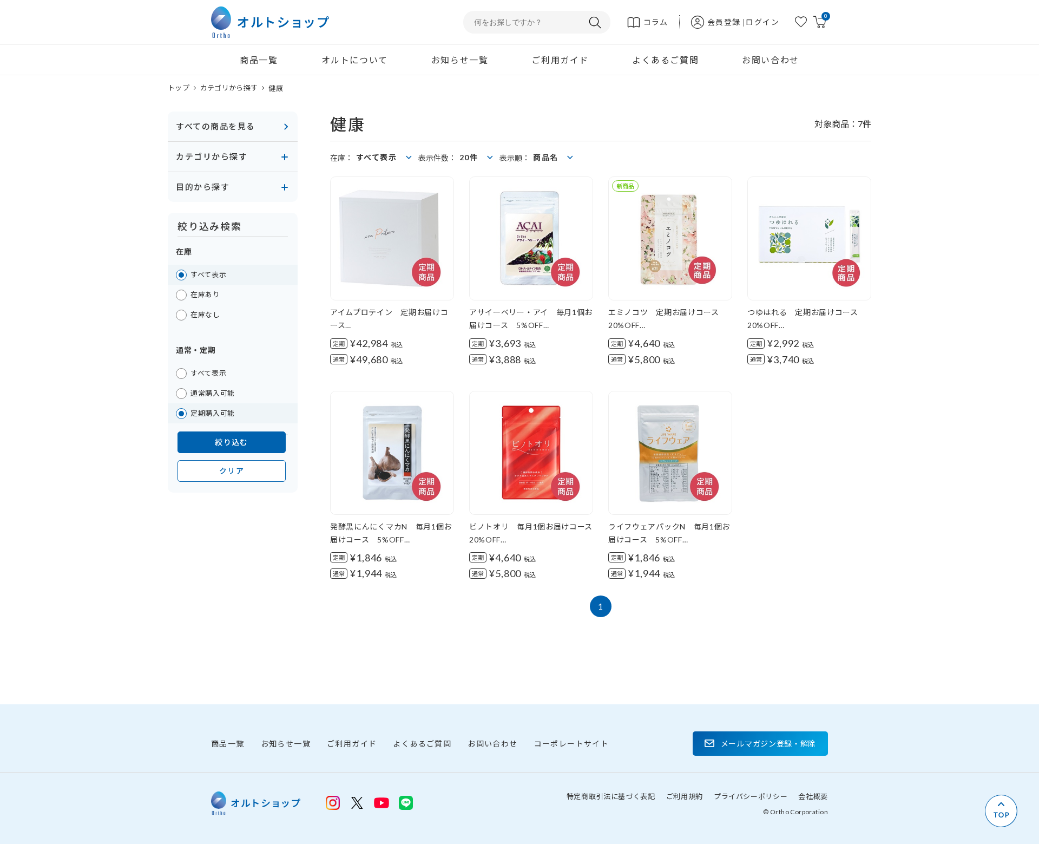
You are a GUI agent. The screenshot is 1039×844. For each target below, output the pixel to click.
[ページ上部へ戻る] (1001, 811)
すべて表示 (208, 274)
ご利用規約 (684, 796)
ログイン (762, 22)
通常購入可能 (212, 393)
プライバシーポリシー (751, 796)
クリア (231, 470)
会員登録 (724, 22)
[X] (357, 803)
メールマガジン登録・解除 (768, 743)
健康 (275, 88)
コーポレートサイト (571, 743)
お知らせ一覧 (460, 60)
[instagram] (333, 803)
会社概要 (813, 796)
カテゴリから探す (229, 87)
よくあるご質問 (665, 60)
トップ (178, 87)
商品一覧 (259, 60)
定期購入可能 (212, 413)
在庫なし (205, 314)
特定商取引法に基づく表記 (611, 796)
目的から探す (202, 187)
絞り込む (231, 442)
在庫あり (205, 294)
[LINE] (381, 802)
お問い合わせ (770, 60)
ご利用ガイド (560, 60)
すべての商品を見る (215, 126)
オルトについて (354, 60)
